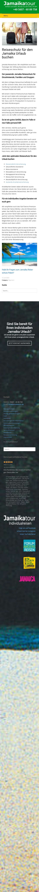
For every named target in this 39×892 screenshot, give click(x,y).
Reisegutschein (9, 409)
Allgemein (11, 280)
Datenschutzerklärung (12, 428)
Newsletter (7, 432)
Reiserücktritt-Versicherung (16, 164)
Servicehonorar (9, 430)
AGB (5, 416)
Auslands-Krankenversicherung (17, 182)
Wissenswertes (9, 425)
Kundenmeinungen (11, 411)
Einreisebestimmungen (12, 423)
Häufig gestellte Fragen (12, 414)
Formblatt (7, 418)
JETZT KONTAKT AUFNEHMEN (19, 343)
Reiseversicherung (10, 435)
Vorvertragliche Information (14, 421)
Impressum (8, 437)
